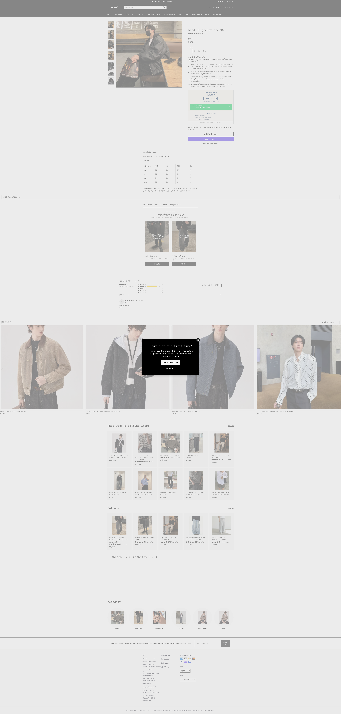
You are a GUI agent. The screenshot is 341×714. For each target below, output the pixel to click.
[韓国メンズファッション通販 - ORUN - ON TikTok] (173, 368)
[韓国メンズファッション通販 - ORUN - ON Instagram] (167, 368)
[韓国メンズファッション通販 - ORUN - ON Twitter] (170, 368)
